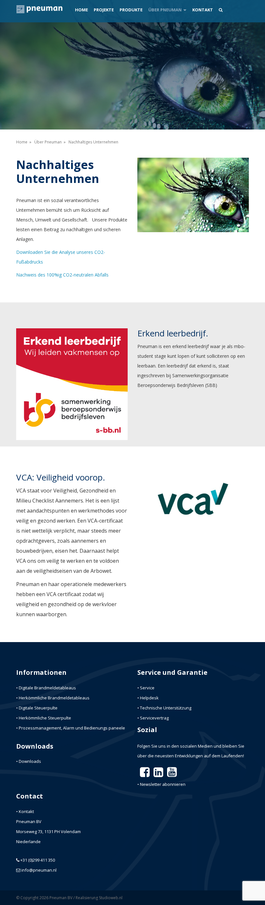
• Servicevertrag (153, 718)
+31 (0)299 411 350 (37, 860)
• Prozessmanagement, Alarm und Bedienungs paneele (70, 728)
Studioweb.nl (110, 897)
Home (81, 10)
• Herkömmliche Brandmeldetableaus (53, 698)
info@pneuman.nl (39, 870)
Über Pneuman (165, 10)
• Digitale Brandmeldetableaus (46, 688)
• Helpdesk (148, 698)
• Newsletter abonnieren (161, 784)
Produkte (131, 10)
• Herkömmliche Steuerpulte (43, 718)
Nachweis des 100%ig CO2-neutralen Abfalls (62, 275)
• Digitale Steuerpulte (37, 708)
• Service (145, 688)
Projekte (104, 10)
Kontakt (202, 10)
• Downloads (28, 761)
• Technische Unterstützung (164, 708)
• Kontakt (25, 811)
